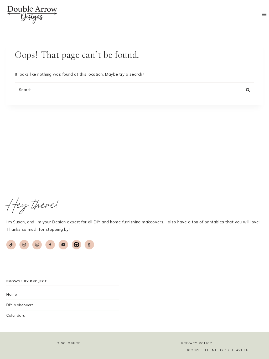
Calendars (15, 315)
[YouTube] (63, 244)
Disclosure (69, 343)
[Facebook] (50, 244)
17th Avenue (238, 350)
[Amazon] (89, 244)
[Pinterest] (37, 244)
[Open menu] (264, 15)
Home (11, 294)
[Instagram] (24, 244)
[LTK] (76, 244)
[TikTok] (11, 244)
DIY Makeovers (20, 304)
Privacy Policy (196, 343)
